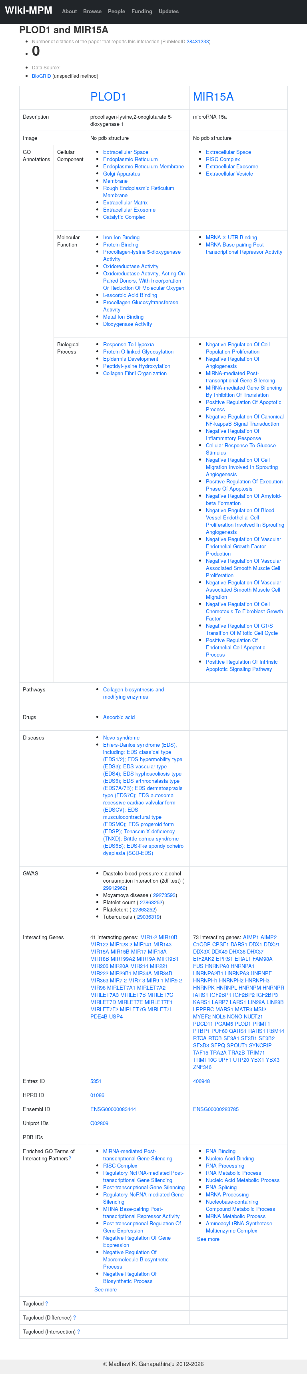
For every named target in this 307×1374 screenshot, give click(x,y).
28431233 (198, 41)
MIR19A (146, 958)
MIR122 (99, 944)
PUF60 (219, 1031)
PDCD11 (203, 1023)
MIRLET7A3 (104, 994)
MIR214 (139, 966)
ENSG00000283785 (216, 1109)
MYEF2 (202, 1016)
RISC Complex (223, 159)
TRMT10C (205, 1059)
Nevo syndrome (121, 737)
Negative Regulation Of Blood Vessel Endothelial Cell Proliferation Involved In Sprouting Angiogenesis (245, 520)
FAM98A (263, 958)
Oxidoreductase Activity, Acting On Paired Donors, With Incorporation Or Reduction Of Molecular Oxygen (144, 280)
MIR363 (99, 980)
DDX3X (201, 951)
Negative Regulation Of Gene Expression (137, 1241)
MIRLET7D (103, 1002)
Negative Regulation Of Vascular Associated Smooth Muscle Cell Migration (243, 589)
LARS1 (238, 1002)
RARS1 (256, 1031)
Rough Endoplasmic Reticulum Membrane (138, 191)
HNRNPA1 (243, 966)
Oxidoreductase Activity (131, 266)
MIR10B (168, 937)
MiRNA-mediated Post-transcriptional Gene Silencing (240, 376)
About (69, 11)
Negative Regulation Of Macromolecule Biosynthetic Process (136, 1259)
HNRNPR (273, 987)
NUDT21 (253, 1016)
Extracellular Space (125, 152)
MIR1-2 (148, 937)
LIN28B (275, 1002)
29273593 (164, 895)
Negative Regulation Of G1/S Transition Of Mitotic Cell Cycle (242, 629)
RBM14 (275, 1031)
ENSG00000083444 (113, 1109)
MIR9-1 (155, 980)
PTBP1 (201, 1031)
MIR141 (143, 944)
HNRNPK (204, 987)
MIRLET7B (133, 994)
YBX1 (257, 1059)
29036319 (148, 916)
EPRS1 (224, 958)
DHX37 (255, 951)
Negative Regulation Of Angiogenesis (232, 362)
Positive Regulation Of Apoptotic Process (243, 405)
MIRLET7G (133, 1009)
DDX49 (219, 951)
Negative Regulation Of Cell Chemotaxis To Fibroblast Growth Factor (244, 611)
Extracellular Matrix (125, 202)
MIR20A (119, 966)
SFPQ (218, 1045)
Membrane (115, 180)
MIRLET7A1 (121, 987)
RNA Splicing (221, 1187)
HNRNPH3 (257, 980)
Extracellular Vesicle (229, 173)
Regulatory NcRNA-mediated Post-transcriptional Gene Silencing (143, 1176)
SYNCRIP (260, 1045)
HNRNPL (226, 987)
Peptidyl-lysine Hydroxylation (136, 366)
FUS (198, 966)
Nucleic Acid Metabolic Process (243, 1180)
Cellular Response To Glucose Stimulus (241, 448)
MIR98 (98, 987)
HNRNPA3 (237, 973)
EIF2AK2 (203, 958)
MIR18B (99, 958)
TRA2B (236, 1052)
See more (105, 1289)
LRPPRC (203, 1009)
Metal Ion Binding (123, 316)
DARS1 (239, 944)
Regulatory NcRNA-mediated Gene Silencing (143, 1197)
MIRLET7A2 (151, 987)
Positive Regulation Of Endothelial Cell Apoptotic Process (235, 647)
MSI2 (260, 1009)
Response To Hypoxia (128, 344)
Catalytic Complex (124, 216)
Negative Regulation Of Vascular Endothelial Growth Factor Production (243, 546)
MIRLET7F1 (159, 1002)
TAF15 (200, 1052)
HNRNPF (261, 973)
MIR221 (159, 966)
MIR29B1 (121, 973)
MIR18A (157, 951)
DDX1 (255, 944)
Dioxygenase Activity (127, 323)
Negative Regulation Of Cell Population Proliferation (238, 347)
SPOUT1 (237, 1045)
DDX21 (272, 944)
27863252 (151, 902)
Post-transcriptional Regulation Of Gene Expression (142, 1226)
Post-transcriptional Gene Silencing (144, 1187)
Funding (142, 11)
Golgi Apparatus (121, 173)
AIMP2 (269, 937)
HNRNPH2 (231, 980)
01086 (97, 1095)
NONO (234, 1016)
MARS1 (224, 1009)
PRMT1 (261, 1023)
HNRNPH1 (205, 980)
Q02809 (99, 1123)
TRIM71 (256, 1052)
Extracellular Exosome (129, 209)
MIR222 (99, 973)
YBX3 (272, 1059)
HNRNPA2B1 (208, 973)
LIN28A (256, 1002)
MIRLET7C (160, 994)
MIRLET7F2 (104, 1009)
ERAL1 (243, 958)
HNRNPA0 (217, 966)
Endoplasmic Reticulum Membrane (143, 166)
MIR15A (213, 96)
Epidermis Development (130, 358)
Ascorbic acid (119, 717)
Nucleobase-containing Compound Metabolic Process (240, 1205)
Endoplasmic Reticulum (130, 159)
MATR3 (243, 1009)
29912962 (114, 887)
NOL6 (218, 1016)
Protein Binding (120, 244)
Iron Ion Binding (121, 237)
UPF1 (224, 1059)
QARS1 (238, 1031)
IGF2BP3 (267, 994)
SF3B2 (267, 1038)
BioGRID (41, 75)
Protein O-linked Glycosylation (138, 351)
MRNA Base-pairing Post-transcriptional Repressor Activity (244, 247)
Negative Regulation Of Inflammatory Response (233, 434)
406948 (201, 1081)
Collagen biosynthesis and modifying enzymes (133, 692)
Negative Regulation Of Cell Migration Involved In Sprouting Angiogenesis (242, 467)
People (116, 11)
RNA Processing (225, 1165)
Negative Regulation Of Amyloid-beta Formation (243, 499)
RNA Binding (220, 1151)
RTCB (215, 1038)
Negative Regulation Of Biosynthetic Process (130, 1277)
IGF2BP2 (244, 994)
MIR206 (99, 966)
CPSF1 (220, 944)
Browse (92, 11)
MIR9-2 (173, 980)
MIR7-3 (136, 980)
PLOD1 (108, 96)
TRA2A (218, 1052)
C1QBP (202, 944)
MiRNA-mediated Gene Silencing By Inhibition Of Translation (244, 391)
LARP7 (220, 1002)
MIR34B (163, 973)
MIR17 (138, 951)
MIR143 (162, 944)
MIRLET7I (159, 1009)
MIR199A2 (123, 958)
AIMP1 (251, 937)
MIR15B (120, 951)
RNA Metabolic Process (233, 1172)
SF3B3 (201, 1045)
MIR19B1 (168, 958)
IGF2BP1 (220, 994)
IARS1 (200, 994)
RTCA (200, 1038)
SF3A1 (231, 1038)
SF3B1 (249, 1038)
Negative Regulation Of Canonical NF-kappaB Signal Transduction (245, 419)
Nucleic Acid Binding (230, 1158)
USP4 (116, 1016)
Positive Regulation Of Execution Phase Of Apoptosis (244, 484)
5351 (96, 1081)
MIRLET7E (130, 1002)
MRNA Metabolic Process (236, 1216)
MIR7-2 (118, 980)
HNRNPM (250, 987)
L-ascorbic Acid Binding (130, 295)
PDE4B (99, 1016)
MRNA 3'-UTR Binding (231, 237)
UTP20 (241, 1059)
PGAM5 (224, 1023)
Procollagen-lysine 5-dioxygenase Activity (142, 255)
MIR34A (142, 973)
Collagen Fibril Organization (135, 373)
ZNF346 (202, 1067)
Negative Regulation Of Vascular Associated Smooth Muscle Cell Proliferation (243, 568)
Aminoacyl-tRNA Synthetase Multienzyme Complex (239, 1226)
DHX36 (237, 951)
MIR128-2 (121, 944)
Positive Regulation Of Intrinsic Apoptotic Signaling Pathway (242, 665)
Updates (169, 11)
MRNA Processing (227, 1194)
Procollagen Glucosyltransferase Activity (140, 305)
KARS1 (201, 1002)
